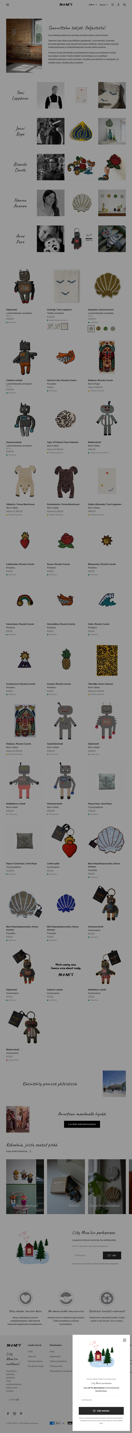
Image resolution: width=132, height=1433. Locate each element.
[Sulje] (124, 1340)
